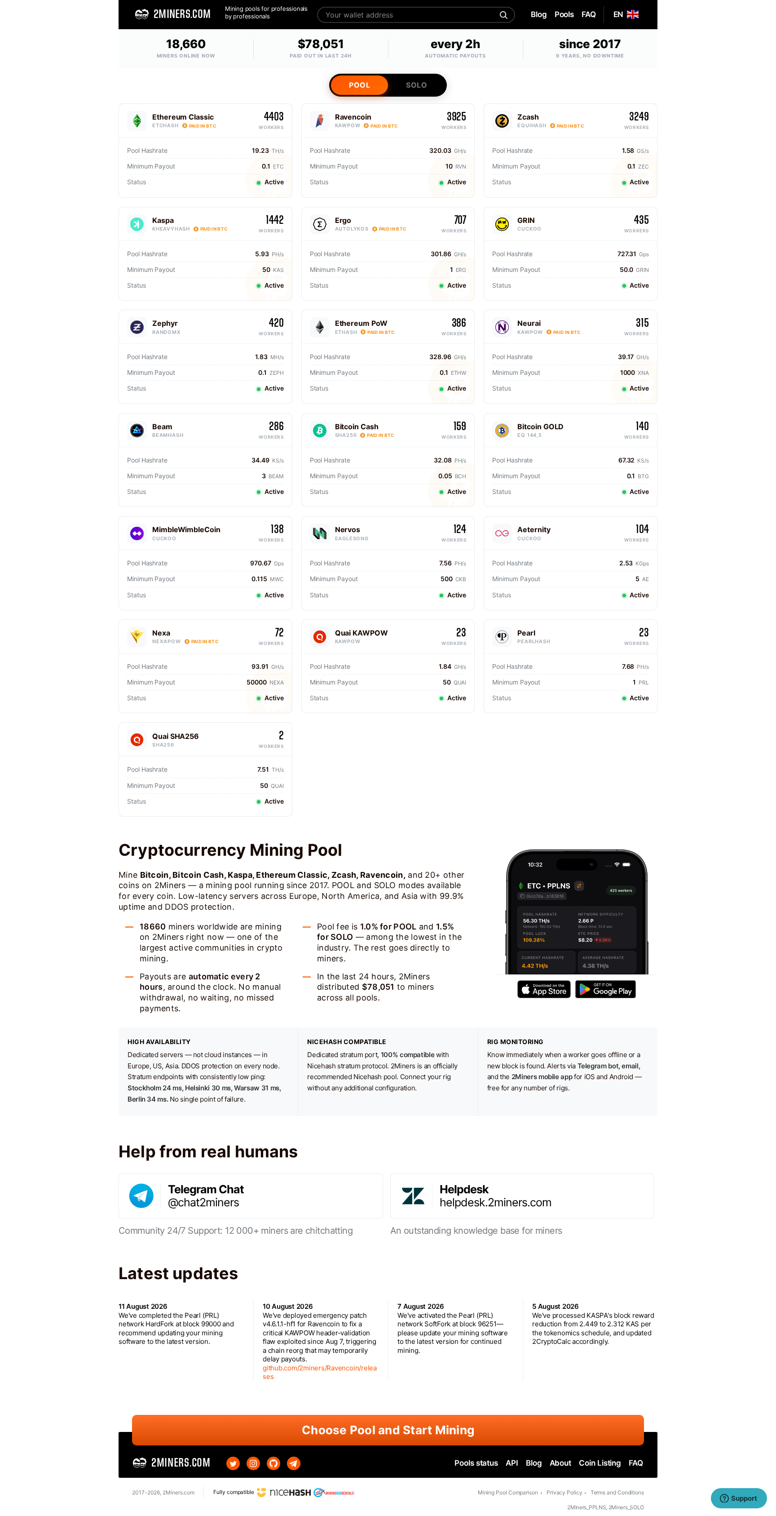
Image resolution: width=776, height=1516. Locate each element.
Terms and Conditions (617, 1492)
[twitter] (233, 1463)
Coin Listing (600, 1462)
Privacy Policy (564, 1492)
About (561, 1462)
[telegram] (293, 1463)
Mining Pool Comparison (508, 1492)
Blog (534, 1462)
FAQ (636, 1462)
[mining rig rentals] (334, 1492)
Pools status (476, 1462)
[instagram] (253, 1463)
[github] (273, 1463)
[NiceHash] (284, 1492)
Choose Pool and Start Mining (388, 1430)
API (512, 1462)
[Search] (502, 15)
